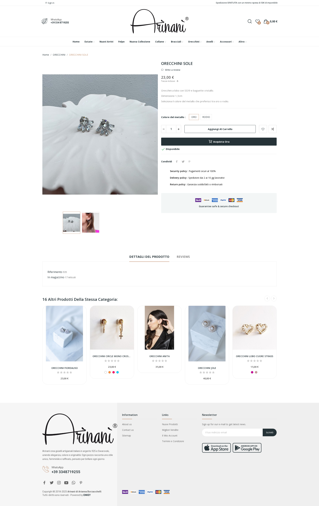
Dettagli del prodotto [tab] (149, 257)
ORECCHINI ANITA (159, 356)
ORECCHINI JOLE (207, 368)
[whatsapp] (74, 483)
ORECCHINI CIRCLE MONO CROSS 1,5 (112, 356)
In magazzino (56, 277)
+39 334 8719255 (60, 22)
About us (127, 424)
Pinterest (189, 161)
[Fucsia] (252, 372)
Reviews (183, 257)
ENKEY (87, 495)
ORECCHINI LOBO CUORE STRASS (254, 356)
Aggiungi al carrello (220, 129)
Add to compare (273, 129)
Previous (50, 135)
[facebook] (44, 483)
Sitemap (126, 435)
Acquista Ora (221, 141)
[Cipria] (256, 372)
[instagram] (59, 483)
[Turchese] (117, 372)
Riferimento (55, 272)
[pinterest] (81, 483)
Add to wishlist (263, 129)
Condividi (177, 161)
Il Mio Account (169, 435)
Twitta (183, 161)
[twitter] (52, 483)
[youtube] (66, 483)
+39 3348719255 (66, 472)
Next (150, 135)
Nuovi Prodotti (170, 424)
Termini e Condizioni (173, 441)
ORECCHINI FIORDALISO (64, 368)
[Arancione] (109, 372)
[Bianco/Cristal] (105, 372)
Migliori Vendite (170, 429)
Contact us (128, 429)
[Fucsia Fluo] (113, 372)
